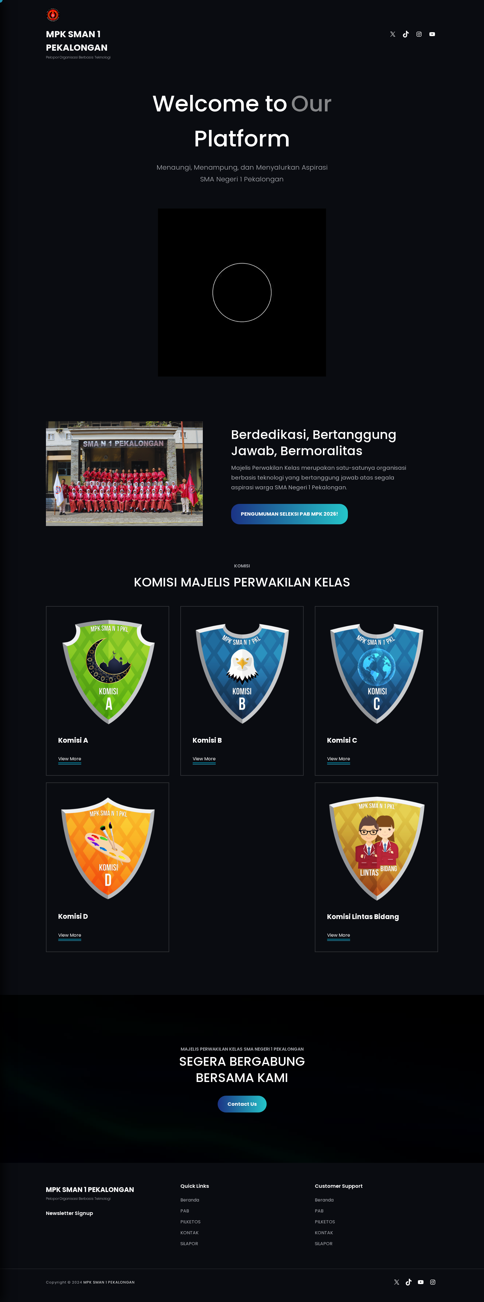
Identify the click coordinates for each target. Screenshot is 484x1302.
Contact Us (242, 1103)
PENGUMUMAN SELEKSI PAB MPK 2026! (289, 513)
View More (69, 759)
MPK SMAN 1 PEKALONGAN (90, 1189)
